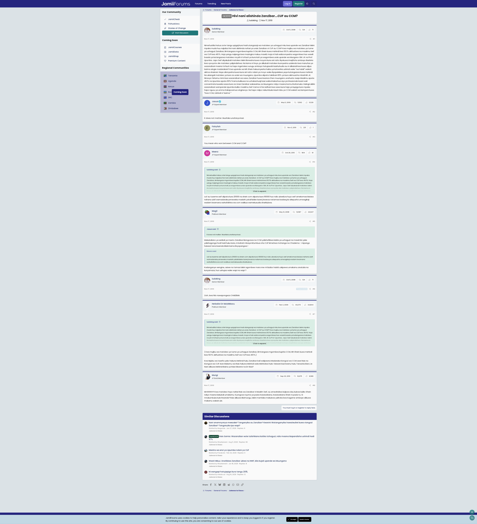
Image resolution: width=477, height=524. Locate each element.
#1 (314, 39)
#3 (314, 137)
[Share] (310, 39)
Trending (211, 3)
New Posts (226, 3)
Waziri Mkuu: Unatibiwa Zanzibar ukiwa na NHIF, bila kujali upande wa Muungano (248, 461)
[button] (307, 3)
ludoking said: (212, 170)
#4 (313, 162)
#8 (314, 385)
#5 (314, 221)
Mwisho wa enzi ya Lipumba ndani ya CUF (229, 450)
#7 (314, 314)
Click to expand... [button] (260, 191)
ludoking (253, 20)
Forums (198, 3)
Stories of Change (177, 28)
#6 (314, 289)
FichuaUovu (173, 23)
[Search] (314, 3)
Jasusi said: (211, 229)
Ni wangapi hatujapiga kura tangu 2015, (228, 471)
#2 (314, 112)
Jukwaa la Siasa (215, 431)
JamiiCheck (174, 19)
